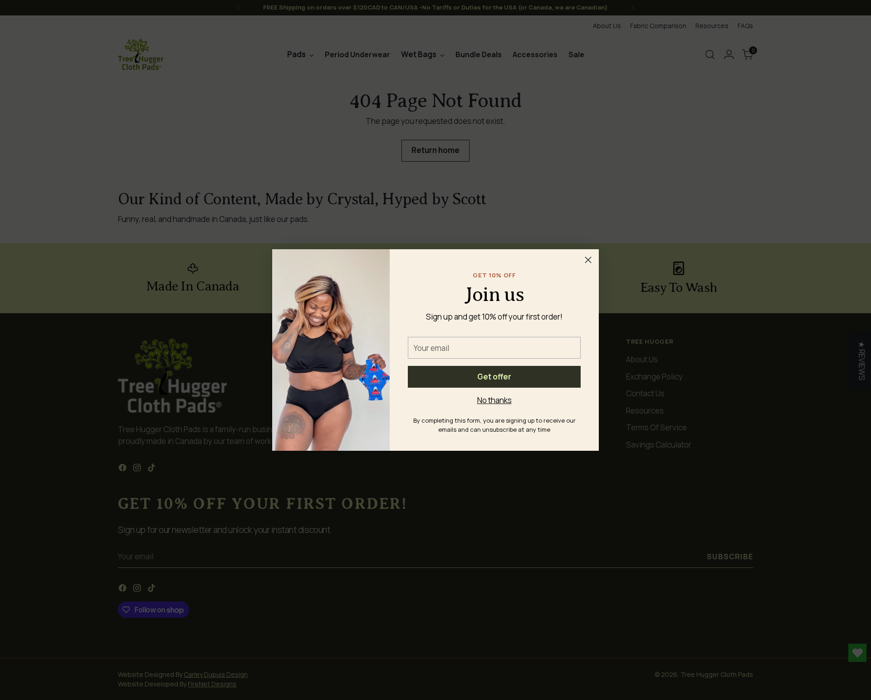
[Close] (588, 260)
